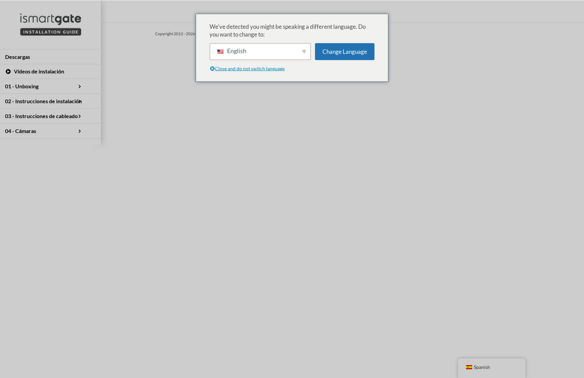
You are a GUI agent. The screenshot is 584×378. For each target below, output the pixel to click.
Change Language (344, 51)
